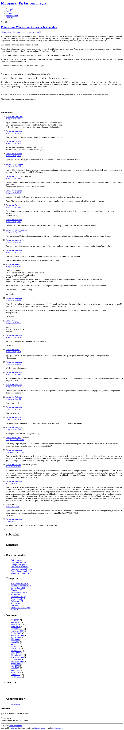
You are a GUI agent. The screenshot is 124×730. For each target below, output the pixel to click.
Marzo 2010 (15, 622)
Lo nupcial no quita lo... (20, 565)
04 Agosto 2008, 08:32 (13, 193)
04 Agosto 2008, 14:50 (13, 232)
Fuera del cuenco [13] (19, 592)
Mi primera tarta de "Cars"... (21, 573)
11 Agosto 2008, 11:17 (13, 409)
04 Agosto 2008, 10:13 (13, 207)
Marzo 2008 (15, 675)
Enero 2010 (15, 627)
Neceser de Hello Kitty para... (22, 569)
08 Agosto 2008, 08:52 (13, 364)
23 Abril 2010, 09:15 (12, 521)
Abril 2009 (15, 646)
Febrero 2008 (16, 677)
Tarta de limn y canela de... (21, 571)
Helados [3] (15, 594)
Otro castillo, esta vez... (19, 567)
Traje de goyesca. (17, 560)
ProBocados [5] (17, 601)
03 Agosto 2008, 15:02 (13, 143)
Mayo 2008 (15, 670)
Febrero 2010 (16, 624)
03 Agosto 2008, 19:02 (13, 166)
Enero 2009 (15, 653)
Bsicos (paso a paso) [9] (20, 584)
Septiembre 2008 (17, 662)
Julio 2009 (15, 640)
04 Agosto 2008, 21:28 (13, 242)
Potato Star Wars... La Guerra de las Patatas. (29, 27)
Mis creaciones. (7, 32)
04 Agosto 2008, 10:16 (13, 222)
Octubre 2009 (16, 633)
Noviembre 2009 (17, 631)
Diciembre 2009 (17, 629)
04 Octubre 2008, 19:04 (13, 467)
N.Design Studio (15, 726)
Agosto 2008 (16, 664)
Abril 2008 (15, 672)
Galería (8, 11)
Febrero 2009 (16, 651)
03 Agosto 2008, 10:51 (13, 119)
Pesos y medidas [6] (18, 599)
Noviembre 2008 (17, 657)
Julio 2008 (15, 666)
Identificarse (15, 704)
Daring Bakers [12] (18, 588)
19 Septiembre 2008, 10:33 (15, 452)
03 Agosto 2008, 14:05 (13, 133)
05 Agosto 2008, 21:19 (13, 267)
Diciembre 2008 (17, 655)
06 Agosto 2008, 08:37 (13, 323)
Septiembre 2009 (17, 635)
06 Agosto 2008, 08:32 (13, 300)
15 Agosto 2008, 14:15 (13, 429)
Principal (9, 9)
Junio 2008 (15, 668)
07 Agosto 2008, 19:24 (13, 352)
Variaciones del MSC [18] (21, 608)
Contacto (9, 18)
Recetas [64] (15, 603)
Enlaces (9, 13)
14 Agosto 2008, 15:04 (13, 419)
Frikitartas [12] (16, 590)
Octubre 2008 (16, 659)
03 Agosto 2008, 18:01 (13, 156)
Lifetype (14, 728)
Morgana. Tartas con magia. (24, 3)
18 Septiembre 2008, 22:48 (15, 440)
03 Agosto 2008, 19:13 (13, 178)
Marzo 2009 (15, 648)
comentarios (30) (35, 32)
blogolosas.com (12, 16)
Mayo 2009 (15, 644)
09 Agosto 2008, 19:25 (13, 387)
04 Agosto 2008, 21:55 (13, 252)
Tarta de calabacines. (19, 562)
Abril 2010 (15, 620)
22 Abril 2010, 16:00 (12, 507)
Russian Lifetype (40, 728)
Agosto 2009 (16, 638)
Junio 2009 (15, 642)
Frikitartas (17, 32)
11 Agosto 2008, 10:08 (13, 399)
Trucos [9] (15, 605)
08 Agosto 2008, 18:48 (13, 374)
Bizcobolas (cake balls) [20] (21, 586)
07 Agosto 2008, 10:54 (13, 337)
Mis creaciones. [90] (18, 597)
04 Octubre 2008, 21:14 (13, 483)
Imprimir (24, 32)
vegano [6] (15, 610)
